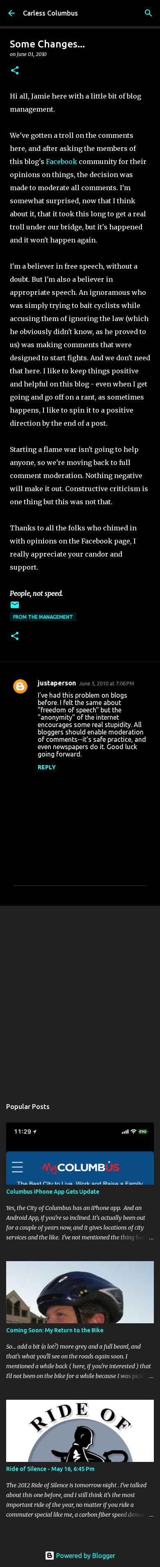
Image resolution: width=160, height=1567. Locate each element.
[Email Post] (15, 608)
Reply (47, 767)
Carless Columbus (50, 13)
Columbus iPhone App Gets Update (52, 1191)
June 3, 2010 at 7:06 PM (106, 683)
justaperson (57, 683)
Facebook (61, 161)
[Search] (148, 13)
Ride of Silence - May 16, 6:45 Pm (50, 1469)
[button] (15, 70)
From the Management (43, 617)
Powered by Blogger (85, 1555)
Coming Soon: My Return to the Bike (54, 1330)
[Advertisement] (80, 998)
